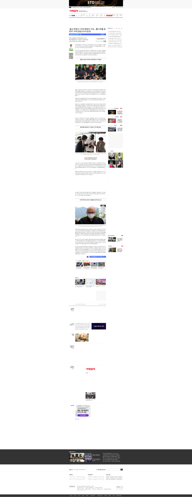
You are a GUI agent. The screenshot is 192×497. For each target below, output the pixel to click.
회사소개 (71, 495)
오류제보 (109, 495)
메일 (70, 56)
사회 (78, 15)
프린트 (72, 56)
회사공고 (75, 495)
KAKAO (70, 58)
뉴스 (116, 28)
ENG (113, 7)
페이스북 (70, 54)
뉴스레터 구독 (101, 304)
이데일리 (79, 11)
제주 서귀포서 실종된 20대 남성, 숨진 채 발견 (110, 459)
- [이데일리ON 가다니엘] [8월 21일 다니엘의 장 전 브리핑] (96, 479)
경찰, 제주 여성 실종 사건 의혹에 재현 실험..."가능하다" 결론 (112, 456)
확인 (121, 469)
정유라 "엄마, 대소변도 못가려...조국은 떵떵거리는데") (83, 324)
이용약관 (87, 495)
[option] (88, 7)
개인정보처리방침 (118, 495)
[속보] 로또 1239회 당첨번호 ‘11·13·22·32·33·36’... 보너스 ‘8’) (84, 327)
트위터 (72, 54)
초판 (120, 7)
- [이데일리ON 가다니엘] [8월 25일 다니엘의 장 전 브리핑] (96, 476)
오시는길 (79, 495)
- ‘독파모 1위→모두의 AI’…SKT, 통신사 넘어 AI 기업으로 (77, 479)
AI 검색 (73, 15)
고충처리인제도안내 (100, 495)
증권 (119, 28)
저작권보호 (105, 495)
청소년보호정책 (93, 495)
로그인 (122, 7)
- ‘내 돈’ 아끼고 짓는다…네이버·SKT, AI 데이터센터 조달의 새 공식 (77, 476)
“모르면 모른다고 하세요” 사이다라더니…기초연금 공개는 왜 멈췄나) (85, 323)
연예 (121, 28)
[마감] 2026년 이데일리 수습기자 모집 (79, 469)
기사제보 (113, 495)
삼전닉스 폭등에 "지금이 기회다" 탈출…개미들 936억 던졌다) (84, 326)
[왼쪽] (87, 334)
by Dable (73, 348)
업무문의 (83, 495)
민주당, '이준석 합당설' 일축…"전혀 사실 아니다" (110, 453)
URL (72, 58)
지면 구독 (104, 304)
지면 (118, 7)
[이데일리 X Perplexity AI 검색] (87, 34)
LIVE (70, 7)
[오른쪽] (121, 108)
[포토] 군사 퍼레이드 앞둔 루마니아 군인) (81, 329)
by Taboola (72, 310)
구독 (116, 7)
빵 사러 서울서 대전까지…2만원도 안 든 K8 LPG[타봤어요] (112, 461)
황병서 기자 (71, 48)
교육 (86, 15)
